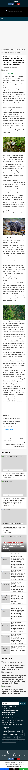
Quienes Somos (8, 755)
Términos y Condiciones (14, 754)
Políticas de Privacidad (14, 752)
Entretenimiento (13, 734)
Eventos (22, 734)
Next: (15, 444)
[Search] (26, 19)
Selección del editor (18, 56)
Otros (15, 737)
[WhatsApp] (23, 769)
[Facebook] (4, 769)
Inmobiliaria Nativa (8, 429)
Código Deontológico (20, 755)
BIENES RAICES (12, 731)
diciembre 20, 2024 (13, 67)
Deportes (13, 646)
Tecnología (6, 743)
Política (21, 737)
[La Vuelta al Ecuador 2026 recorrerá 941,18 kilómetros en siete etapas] (5, 650)
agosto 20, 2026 (20, 591)
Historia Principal (6, 56)
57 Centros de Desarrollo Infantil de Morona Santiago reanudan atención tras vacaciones (14, 546)
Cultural (19, 731)
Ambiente (5, 731)
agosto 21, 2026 (11, 477)
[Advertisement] (14, 34)
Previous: (13, 438)
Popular (12, 56)
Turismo (13, 743)
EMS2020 (6, 67)
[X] (14, 769)
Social (22, 740)
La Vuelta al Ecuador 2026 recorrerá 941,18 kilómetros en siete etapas (18, 650)
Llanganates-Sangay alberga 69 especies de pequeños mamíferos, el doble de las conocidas (14, 528)
